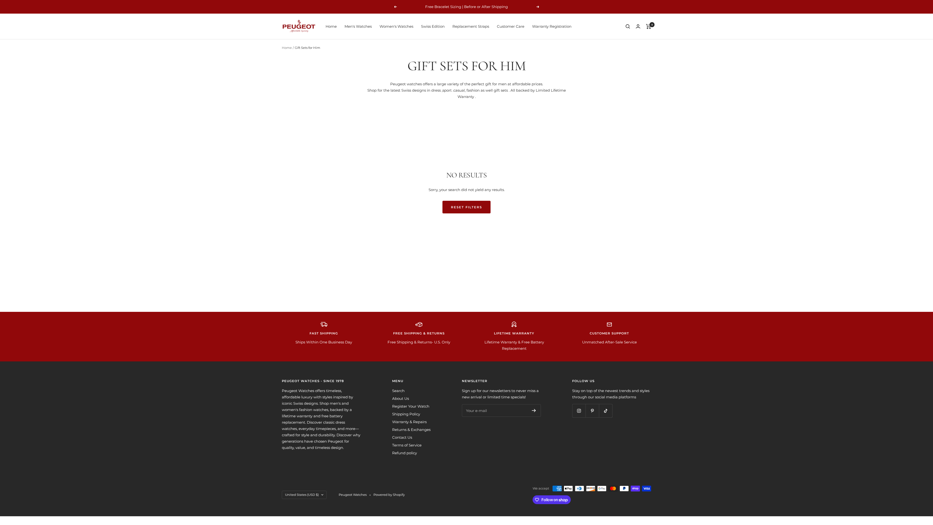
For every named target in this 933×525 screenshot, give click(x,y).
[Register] (534, 410)
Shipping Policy (406, 414)
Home (331, 26)
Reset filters (466, 207)
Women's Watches (396, 26)
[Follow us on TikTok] (605, 410)
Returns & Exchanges (411, 429)
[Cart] (648, 26)
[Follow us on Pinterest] (592, 410)
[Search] (628, 26)
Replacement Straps (470, 26)
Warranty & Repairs (409, 422)
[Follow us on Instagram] (579, 410)
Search (398, 390)
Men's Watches (358, 26)
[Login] (638, 26)
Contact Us (402, 437)
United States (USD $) (302, 495)
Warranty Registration (551, 26)
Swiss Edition (433, 26)
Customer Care (510, 26)
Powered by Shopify (389, 495)
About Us (400, 398)
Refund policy (404, 453)
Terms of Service (407, 445)
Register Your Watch (410, 406)
